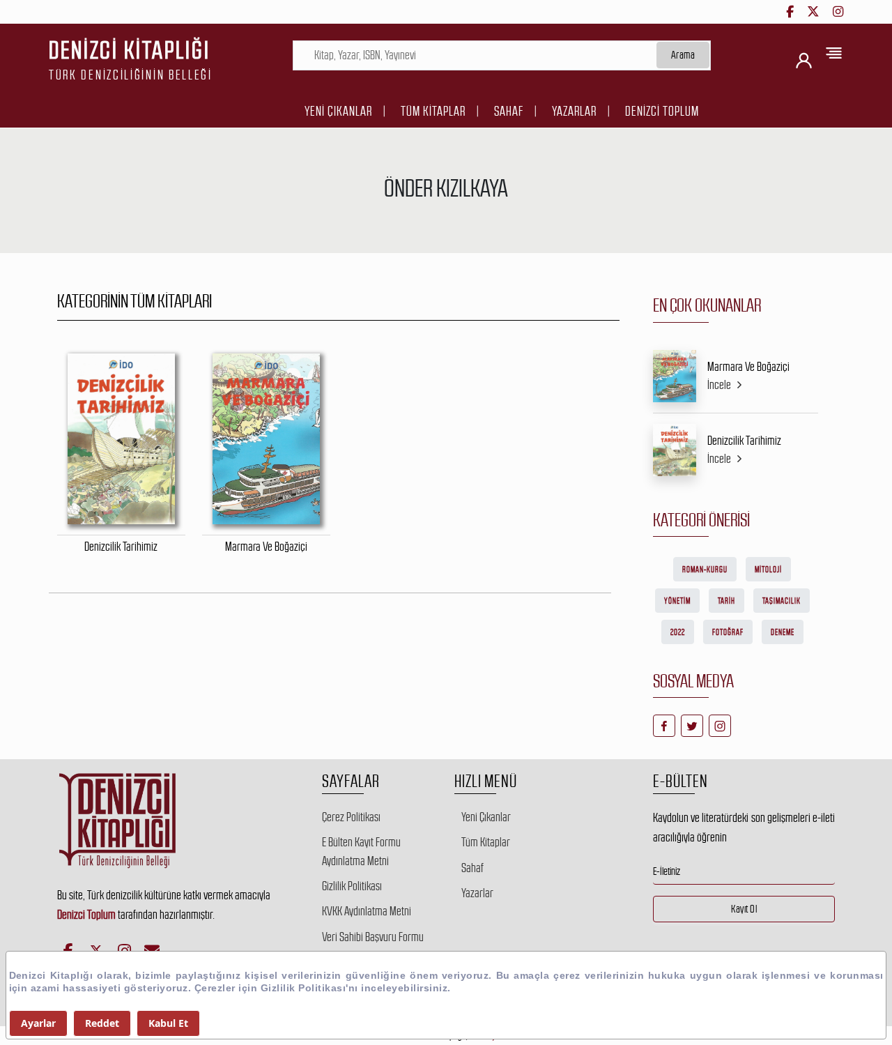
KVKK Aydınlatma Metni (366, 911)
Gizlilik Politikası (352, 886)
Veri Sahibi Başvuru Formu (373, 937)
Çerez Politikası (351, 817)
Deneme (782, 632)
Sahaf (508, 111)
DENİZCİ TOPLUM (662, 111)
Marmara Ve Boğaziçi (748, 367)
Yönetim (677, 601)
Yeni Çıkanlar (338, 111)
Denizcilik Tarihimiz (744, 441)
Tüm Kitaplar (433, 111)
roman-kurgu (705, 569)
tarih (726, 601)
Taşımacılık (781, 601)
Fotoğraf (728, 632)
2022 (677, 632)
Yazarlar (574, 111)
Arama (683, 55)
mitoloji (768, 569)
